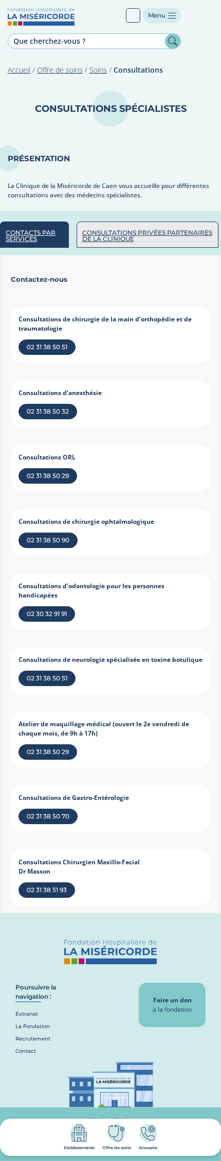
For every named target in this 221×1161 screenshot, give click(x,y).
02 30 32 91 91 (47, 614)
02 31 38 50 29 (48, 476)
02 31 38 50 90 (48, 540)
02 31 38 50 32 (48, 411)
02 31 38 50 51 (47, 347)
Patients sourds (133, 15)
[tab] (34, 234)
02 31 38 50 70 (48, 816)
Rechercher (172, 41)
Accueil (19, 70)
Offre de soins (60, 70)
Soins (98, 70)
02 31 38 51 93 (47, 890)
